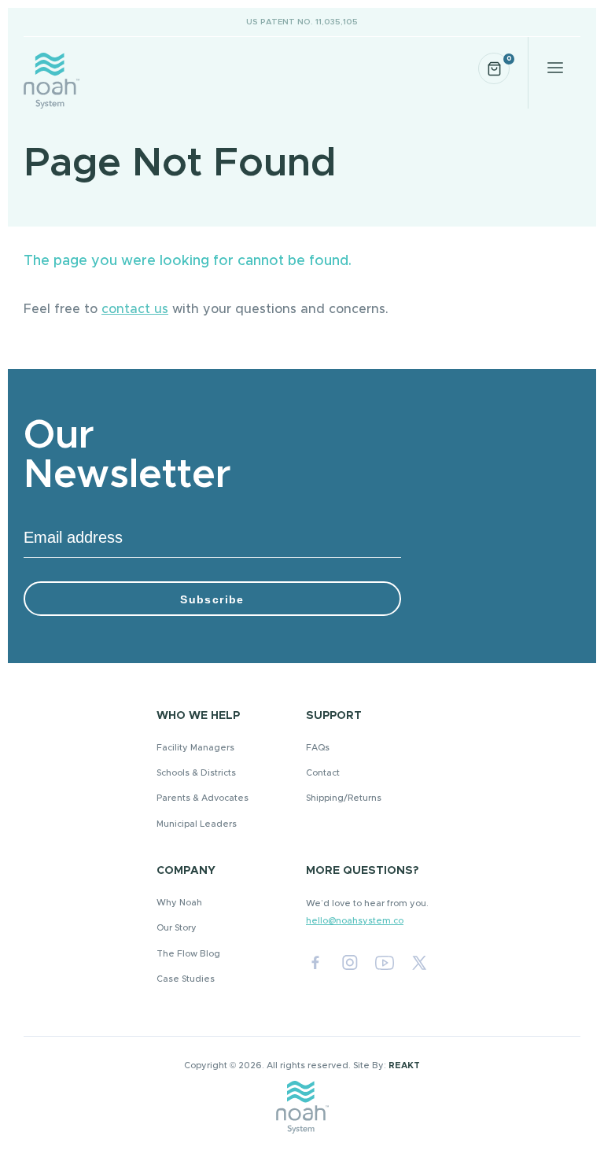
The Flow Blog (188, 953)
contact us (134, 309)
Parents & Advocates (203, 798)
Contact (323, 773)
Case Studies (186, 979)
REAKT (404, 1065)
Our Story (177, 928)
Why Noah (179, 902)
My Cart (508, 58)
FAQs (318, 747)
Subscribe (212, 599)
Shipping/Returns (343, 798)
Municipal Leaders (197, 824)
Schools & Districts (196, 773)
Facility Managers (195, 747)
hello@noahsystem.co (354, 920)
